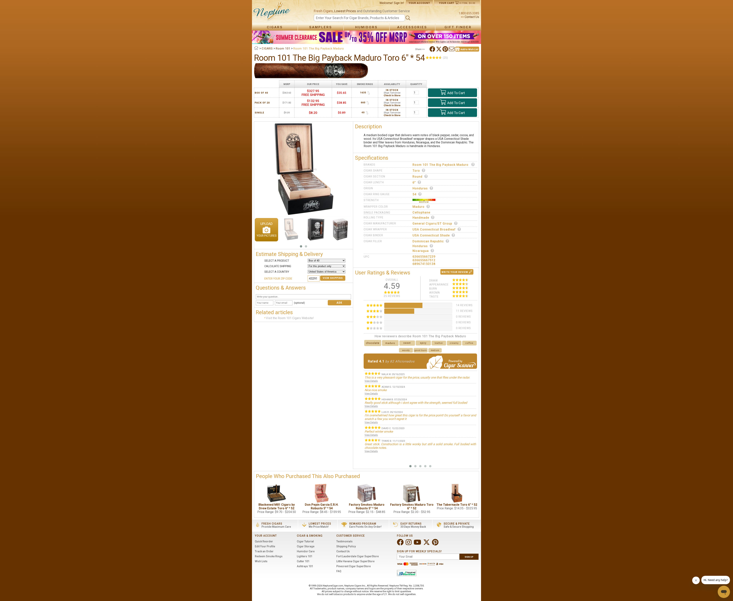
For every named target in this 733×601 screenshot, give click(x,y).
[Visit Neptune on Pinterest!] (435, 543)
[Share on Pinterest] (445, 49)
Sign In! (399, 3)
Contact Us (471, 17)
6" (414, 182)
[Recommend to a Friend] (452, 49)
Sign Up (469, 557)
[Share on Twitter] (439, 49)
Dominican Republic (428, 241)
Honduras (420, 188)
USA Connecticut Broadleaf (434, 229)
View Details (371, 381)
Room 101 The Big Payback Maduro (441, 165)
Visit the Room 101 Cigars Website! (290, 318)
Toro (416, 170)
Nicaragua (421, 251)
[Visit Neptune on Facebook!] (400, 543)
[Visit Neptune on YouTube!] (418, 543)
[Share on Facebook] (432, 49)
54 (414, 194)
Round (417, 176)
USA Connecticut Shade (431, 235)
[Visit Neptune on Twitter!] (427, 543)
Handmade (421, 217)
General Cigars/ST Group (432, 223)
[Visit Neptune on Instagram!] (409, 543)
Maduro (419, 207)
